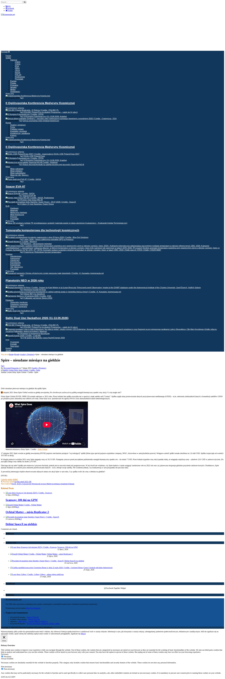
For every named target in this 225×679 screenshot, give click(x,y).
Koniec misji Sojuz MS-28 (32, 200)
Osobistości (15, 92)
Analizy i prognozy (18, 125)
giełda (10, 480)
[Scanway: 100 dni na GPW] (29, 493)
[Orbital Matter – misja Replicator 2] (24, 505)
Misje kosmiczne (17, 215)
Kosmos (9, 254)
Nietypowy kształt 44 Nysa (35, 290)
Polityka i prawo (17, 129)
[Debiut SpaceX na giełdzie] (32, 517)
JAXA (17, 71)
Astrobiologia (15, 256)
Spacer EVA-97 (15, 186)
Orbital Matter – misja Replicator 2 (27, 512)
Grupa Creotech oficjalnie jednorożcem (97, 568)
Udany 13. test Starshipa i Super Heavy (37, 204)
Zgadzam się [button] (75, 634)
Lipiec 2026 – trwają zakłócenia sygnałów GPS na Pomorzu (48, 240)
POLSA (18, 75)
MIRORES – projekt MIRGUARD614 (32, 621)
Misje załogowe (16, 169)
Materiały (14, 210)
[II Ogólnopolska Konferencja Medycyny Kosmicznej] (28, 96)
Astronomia (15, 259)
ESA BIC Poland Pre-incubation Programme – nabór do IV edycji (51, 112)
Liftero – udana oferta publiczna (52, 574)
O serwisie (14, 342)
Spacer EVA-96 (29, 196)
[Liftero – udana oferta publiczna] (24, 574)
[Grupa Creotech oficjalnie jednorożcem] (46, 568)
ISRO (17, 68)
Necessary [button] (5, 654)
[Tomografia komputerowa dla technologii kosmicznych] (66, 223)
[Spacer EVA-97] (23, 179)
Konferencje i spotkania (20, 133)
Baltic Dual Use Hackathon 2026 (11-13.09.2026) (37, 318)
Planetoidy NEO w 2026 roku (25, 280)
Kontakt (13, 344)
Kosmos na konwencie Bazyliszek (35, 334)
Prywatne (14, 85)
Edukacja (9, 300)
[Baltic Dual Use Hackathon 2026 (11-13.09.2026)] (20, 311)
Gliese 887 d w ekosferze (34, 294)
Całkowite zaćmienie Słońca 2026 (38, 298)
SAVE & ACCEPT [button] (8, 677)
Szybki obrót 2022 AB (23, 482)
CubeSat (4, 480)
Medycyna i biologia (18, 213)
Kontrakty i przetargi (18, 131)
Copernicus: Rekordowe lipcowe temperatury (42, 252)
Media (12, 90)
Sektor (8, 58)
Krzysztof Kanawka (11, 368)
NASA (17, 73)
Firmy (12, 127)
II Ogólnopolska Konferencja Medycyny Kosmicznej (40, 103)
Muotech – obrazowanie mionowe (38, 244)
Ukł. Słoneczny (16, 267)
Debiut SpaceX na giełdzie (21, 524)
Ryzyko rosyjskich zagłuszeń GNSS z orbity (43, 624)
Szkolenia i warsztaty (19, 304)
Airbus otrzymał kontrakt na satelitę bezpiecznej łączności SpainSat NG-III (53, 165)
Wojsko (13, 87)
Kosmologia (15, 265)
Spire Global (42, 449)
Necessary (7, 657)
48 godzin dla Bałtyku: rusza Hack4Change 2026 (44, 338)
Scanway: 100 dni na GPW (22, 499)
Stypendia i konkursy (19, 302)
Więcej (83, 634)
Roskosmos (20, 77)
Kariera (13, 136)
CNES (17, 62)
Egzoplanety (15, 263)
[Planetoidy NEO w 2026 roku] (55, 273)
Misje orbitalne (16, 171)
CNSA (17, 64)
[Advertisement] (112, 33)
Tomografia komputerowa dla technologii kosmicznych (42, 230)
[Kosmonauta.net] (8, 14)
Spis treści (14, 346)
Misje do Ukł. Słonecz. (19, 175)
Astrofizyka (14, 261)
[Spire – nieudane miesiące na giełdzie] (20, 370)
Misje (8, 167)
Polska (13, 83)
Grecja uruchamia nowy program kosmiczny (41, 121)
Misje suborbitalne (18, 173)
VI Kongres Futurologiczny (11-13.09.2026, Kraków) (45, 117)
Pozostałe (19, 79)
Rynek (8, 123)
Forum (8, 56)
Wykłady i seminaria (18, 307)
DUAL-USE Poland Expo (34, 156)
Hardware (14, 208)
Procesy (13, 217)
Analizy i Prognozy (39, 368)
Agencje (13, 60)
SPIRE (15, 480)
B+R (7, 206)
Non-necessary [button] (6, 667)
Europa (13, 81)
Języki (8, 350)
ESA (17, 66)
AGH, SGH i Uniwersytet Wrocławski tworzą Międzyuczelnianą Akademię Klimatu (43, 484)
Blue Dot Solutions (33, 608)
